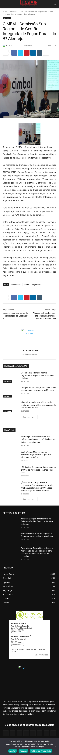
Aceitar (12, 751)
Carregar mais (28, 417)
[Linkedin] (33, 53)
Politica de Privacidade (41, 751)
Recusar (23, 751)
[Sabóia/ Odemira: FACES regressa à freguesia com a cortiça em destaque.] (11, 537)
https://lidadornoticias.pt (30, 354)
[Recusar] (55, 746)
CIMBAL (27, 284)
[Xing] (53, 733)
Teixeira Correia (15, 46)
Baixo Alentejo (16, 284)
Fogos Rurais (37, 284)
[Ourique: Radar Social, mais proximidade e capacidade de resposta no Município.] (11, 392)
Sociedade (13, 12)
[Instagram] (12, 733)
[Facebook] (14, 53)
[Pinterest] (27, 53)
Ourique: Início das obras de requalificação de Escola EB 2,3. (15, 316)
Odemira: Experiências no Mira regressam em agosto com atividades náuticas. (37, 375)
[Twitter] (20, 53)
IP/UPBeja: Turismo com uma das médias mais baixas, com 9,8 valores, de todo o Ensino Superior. (38, 439)
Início (5, 12)
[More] (46, 53)
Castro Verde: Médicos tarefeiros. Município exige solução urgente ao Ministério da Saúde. (36, 454)
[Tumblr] (39, 53)
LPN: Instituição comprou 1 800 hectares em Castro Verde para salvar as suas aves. (38, 470)
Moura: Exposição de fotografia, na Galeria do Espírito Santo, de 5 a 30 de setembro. (37, 521)
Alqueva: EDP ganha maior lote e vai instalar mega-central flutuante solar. (44, 316)
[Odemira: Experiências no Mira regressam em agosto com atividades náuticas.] (11, 377)
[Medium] (26, 733)
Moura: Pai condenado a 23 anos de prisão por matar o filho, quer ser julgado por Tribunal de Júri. (38, 405)
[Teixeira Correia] (4, 46)
